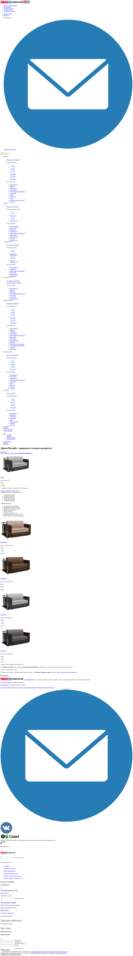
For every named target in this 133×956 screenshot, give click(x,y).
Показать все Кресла (13, 206)
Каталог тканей (8, 13)
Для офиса (6, 426)
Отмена (8, 928)
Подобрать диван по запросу (68, 672)
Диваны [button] (6, 156)
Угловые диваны (12, 283)
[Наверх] (1, 843)
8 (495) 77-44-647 (5, 905)
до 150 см (12, 169)
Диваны (8, 429)
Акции (8, 9)
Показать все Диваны (13, 160)
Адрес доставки (19, 948)
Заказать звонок (19, 898)
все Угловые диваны (13, 245)
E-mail (16, 945)
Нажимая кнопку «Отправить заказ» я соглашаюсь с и (35, 951)
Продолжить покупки (16, 920)
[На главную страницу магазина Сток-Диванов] (15, 3)
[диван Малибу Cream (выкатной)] (16, 539)
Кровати (6, 428)
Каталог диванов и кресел (10, 5)
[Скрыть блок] (72, 667)
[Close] (1, 856)
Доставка (8, 8)
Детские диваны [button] (8, 351)
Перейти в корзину (5, 920)
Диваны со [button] (8, 277)
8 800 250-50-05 (5, 685)
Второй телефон (19, 943)
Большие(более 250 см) (13, 261)
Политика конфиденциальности (46, 687)
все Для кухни (11, 393)
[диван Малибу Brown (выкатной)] (16, 575)
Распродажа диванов (6, 682)
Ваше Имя (18, 940)
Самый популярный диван (11, 873)
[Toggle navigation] (1, 152)
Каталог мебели (5, 153)
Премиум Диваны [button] (8, 300)
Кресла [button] (5, 203)
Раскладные (13, 215)
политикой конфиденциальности (39, 951)
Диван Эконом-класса (9, 871)
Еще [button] (5, 433)
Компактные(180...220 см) (13, 254)
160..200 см (13, 174)
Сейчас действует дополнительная (16, 453)
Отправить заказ (5, 950)
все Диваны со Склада (13, 281)
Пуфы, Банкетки (8, 430)
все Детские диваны (12, 355)
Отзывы (9, 11)
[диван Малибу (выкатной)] (16, 474)
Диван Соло (7, 866)
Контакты (6, 15)
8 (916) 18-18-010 (5, 908)
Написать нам (4, 687)
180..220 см (13, 369)
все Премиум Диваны (13, 303)
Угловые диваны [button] (8, 241)
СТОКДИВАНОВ (29, 679)
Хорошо (3, 841)
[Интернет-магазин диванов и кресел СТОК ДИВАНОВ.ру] (12, 679)
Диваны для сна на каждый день (12, 876)
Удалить (3, 928)
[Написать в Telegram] (10, 149)
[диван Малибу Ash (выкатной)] (16, 611)
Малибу (2, 477)
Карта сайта (11, 687)
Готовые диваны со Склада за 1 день (13, 878)
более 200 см (13, 179)
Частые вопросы (27, 687)
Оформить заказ (5, 954)
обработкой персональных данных (58, 951)
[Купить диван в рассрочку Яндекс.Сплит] (10, 839)
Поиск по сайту (19, 857)
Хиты (7, 7)
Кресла (19, 283)
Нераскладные (13, 221)
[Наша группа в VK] (6, 833)
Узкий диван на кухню (10, 868)
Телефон (17, 942)
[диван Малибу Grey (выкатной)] (16, 648)
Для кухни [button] (6, 390)
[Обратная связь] (68, 148)
